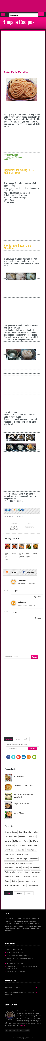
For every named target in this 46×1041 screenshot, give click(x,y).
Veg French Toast (19, 776)
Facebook (17, 739)
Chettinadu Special (11, 836)
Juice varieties (20, 849)
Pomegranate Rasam (15, 963)
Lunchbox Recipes (22, 858)
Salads (18, 876)
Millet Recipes (9, 863)
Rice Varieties (9, 876)
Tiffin (23, 885)
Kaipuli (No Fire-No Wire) (16, 971)
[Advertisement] (19, 6)
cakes (36, 832)
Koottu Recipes (9, 854)
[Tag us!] (21, 510)
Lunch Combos (9, 858)
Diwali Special (9, 845)
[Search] (41, 14)
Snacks (35, 876)
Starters (14, 881)
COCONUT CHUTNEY (21, 987)
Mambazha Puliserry (15, 952)
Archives (29, 893)
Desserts (8, 841)
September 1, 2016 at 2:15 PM (26, 605)
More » (22, 1025)
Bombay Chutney (19, 813)
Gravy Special (9, 849)
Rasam (27, 872)
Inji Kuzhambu (12, 969)
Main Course (34, 858)
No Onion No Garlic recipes (24, 863)
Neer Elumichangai (14, 950)
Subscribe (9, 739)
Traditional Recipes (33, 885)
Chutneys (22, 836)
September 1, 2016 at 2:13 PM (26, 583)
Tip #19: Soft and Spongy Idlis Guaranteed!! (23, 795)
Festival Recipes (33, 845)
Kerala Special (31, 849)
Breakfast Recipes (11, 832)
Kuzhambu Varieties (23, 854)
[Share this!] (6, 510)
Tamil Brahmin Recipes (12, 885)
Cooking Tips (32, 836)
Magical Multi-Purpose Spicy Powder (22, 966)
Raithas (20, 872)
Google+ (25, 739)
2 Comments (13, 572)
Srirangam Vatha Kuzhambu (18, 955)
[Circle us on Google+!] (10, 510)
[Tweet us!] (8, 510)
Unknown (22, 581)
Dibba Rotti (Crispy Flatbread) (23, 785)
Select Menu (3, 14)
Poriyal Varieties (10, 872)
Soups (7, 881)
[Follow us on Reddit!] (16, 510)
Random (9, 893)
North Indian (9, 867)
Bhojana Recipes (18, 22)
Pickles (25, 867)
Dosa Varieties (20, 845)
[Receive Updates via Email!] (12, 510)
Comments (30, 572)
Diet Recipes (17, 841)
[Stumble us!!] (18, 510)
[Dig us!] (23, 510)
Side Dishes (26, 876)
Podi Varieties (34, 867)
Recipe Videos (35, 872)
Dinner (26, 841)
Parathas (18, 867)
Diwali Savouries (35, 841)
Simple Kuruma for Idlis (21, 803)
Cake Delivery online (25, 832)
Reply (39, 597)
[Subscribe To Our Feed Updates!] (14, 510)
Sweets (34, 881)
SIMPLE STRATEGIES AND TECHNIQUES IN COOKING (21, 993)
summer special (24, 881)
